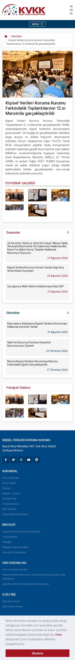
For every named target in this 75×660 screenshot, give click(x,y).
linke (58, 634)
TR (71, 6)
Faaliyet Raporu (10, 503)
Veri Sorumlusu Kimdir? (15, 569)
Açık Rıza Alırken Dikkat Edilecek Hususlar (25, 584)
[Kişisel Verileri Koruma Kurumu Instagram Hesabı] (21, 459)
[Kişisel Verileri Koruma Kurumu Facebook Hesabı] (5, 459)
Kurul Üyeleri (9, 483)
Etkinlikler (16, 36)
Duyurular (13, 232)
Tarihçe (6, 488)
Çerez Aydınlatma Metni (15, 514)
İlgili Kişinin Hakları (12, 606)
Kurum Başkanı (10, 477)
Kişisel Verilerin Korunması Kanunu (21, 531)
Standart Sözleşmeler (14, 552)
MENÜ (36, 24)
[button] (26, 644)
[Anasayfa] (24, 10)
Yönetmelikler (9, 536)
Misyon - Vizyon (11, 493)
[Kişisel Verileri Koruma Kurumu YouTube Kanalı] (28, 459)
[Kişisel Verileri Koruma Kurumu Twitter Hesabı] (13, 459)
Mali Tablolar (9, 509)
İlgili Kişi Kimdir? (11, 601)
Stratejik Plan (9, 498)
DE (71, 13)
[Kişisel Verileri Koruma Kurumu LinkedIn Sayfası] (36, 459)
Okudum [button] (37, 653)
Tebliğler (7, 542)
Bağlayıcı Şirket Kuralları (15, 547)
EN (71, 10)
